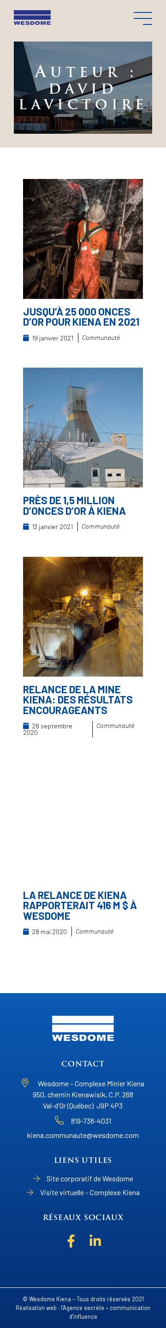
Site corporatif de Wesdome (90, 1178)
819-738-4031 (91, 1120)
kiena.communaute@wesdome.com (83, 1135)
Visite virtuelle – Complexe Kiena (90, 1192)
